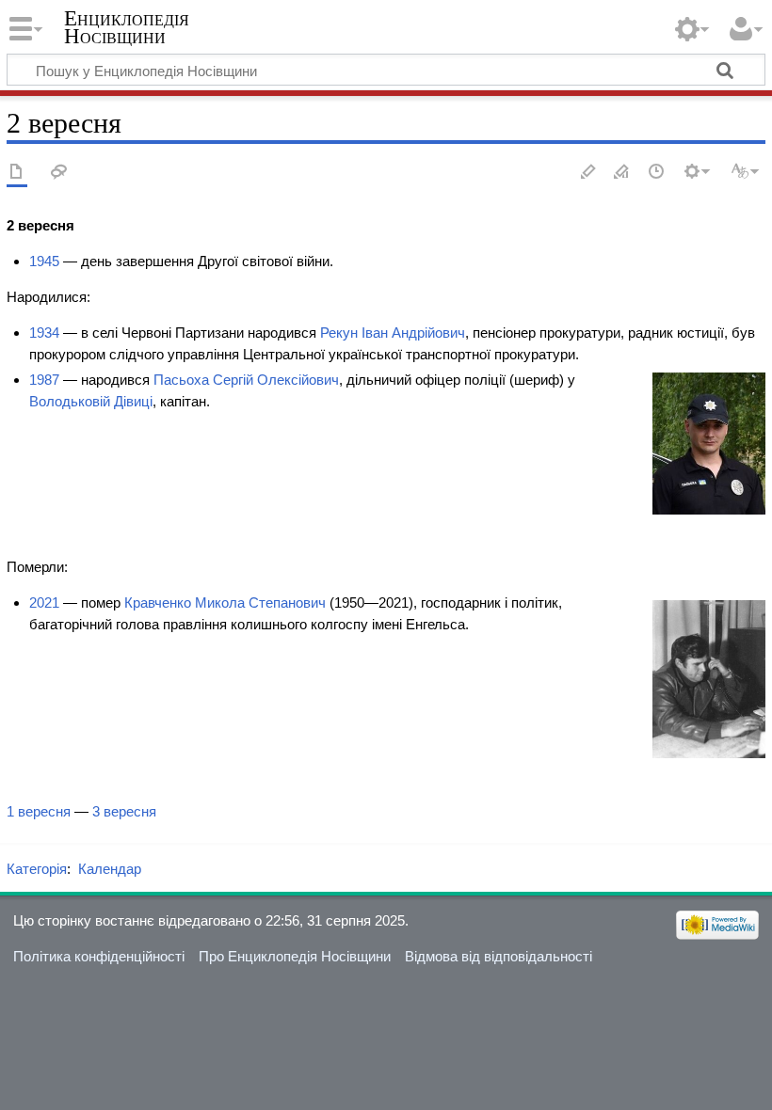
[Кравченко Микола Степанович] (708, 678)
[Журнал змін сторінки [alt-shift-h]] (657, 172)
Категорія (37, 869)
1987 (44, 380)
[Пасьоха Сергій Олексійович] (708, 443)
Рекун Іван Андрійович (392, 333)
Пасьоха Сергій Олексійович (246, 380)
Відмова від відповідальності (498, 956)
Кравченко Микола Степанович (225, 602)
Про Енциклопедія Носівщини (295, 956)
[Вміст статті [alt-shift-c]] (17, 172)
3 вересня (124, 811)
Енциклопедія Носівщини (126, 27)
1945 (44, 261)
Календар (109, 869)
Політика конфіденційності (99, 956)
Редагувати (588, 172)
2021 (44, 602)
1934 (44, 333)
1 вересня (39, 811)
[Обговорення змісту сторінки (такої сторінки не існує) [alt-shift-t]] (59, 172)
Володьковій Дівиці (91, 401)
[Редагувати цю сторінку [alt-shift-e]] (622, 172)
